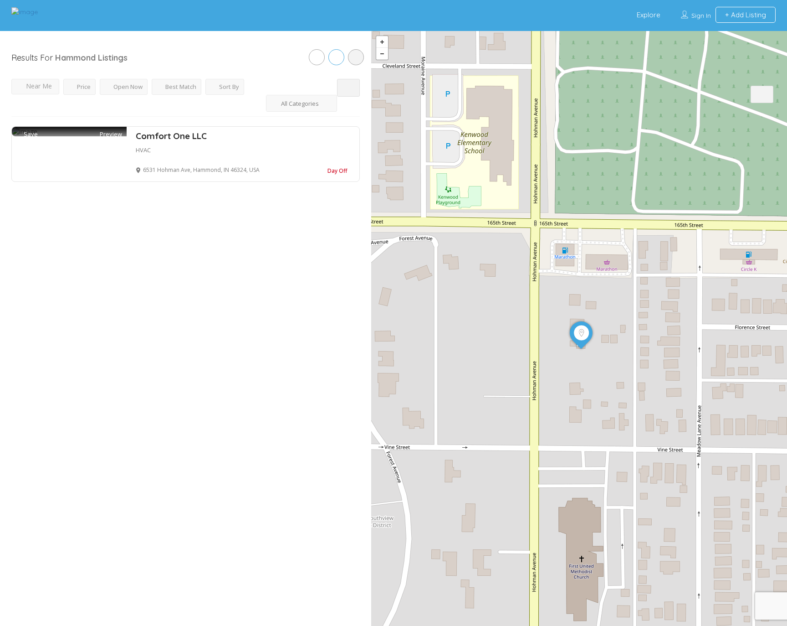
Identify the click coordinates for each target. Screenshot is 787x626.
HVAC (143, 150)
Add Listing (747, 14)
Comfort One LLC (171, 135)
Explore (648, 14)
